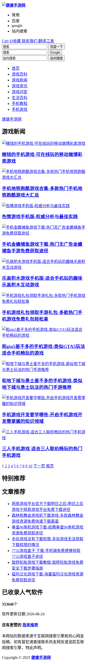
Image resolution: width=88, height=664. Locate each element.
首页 (16, 68)
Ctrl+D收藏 (11, 41)
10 (30, 466)
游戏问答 (19, 92)
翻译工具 (45, 41)
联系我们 (29, 41)
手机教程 (19, 103)
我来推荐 (30, 625)
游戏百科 (19, 74)
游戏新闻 (19, 80)
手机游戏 (19, 109)
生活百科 (19, 98)
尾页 (50, 466)
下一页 (39, 466)
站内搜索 (56, 58)
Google (55, 52)
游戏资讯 (19, 86)
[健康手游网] (13, 5)
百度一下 (56, 47)
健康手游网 (12, 119)
